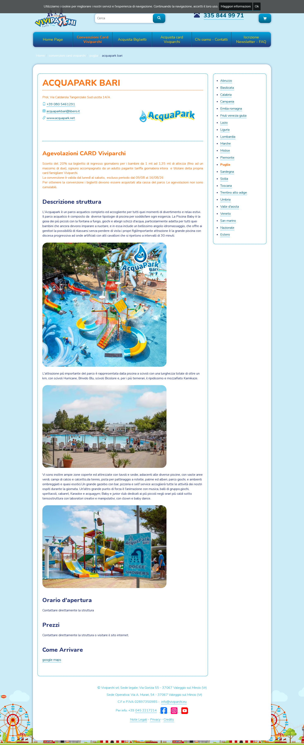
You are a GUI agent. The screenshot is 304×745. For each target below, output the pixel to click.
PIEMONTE (227, 157)
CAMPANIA (227, 101)
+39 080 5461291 (61, 104)
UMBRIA (225, 199)
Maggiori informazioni (236, 6)
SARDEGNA (227, 171)
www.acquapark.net (61, 118)
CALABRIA (226, 94)
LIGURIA (225, 129)
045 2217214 (146, 710)
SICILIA (224, 178)
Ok (257, 6)
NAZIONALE (227, 227)
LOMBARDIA (227, 136)
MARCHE (225, 143)
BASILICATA (227, 87)
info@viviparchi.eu (174, 701)
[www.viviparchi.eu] (56, 17)
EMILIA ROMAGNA (231, 108)
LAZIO (224, 122)
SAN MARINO (228, 220)
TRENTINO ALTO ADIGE (233, 192)
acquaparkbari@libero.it (63, 111)
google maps (51, 660)
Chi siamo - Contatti (211, 39)
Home (40, 55)
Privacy (155, 719)
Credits (169, 719)
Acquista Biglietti (132, 39)
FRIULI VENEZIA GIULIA (233, 115)
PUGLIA (94, 55)
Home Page (53, 39)
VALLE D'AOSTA (229, 206)
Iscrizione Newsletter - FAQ (251, 39)
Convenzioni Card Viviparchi (92, 39)
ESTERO (225, 234)
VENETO (225, 213)
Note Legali (138, 719)
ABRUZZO (226, 80)
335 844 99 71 (224, 15)
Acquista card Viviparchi (171, 39)
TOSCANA (226, 185)
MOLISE (225, 150)
